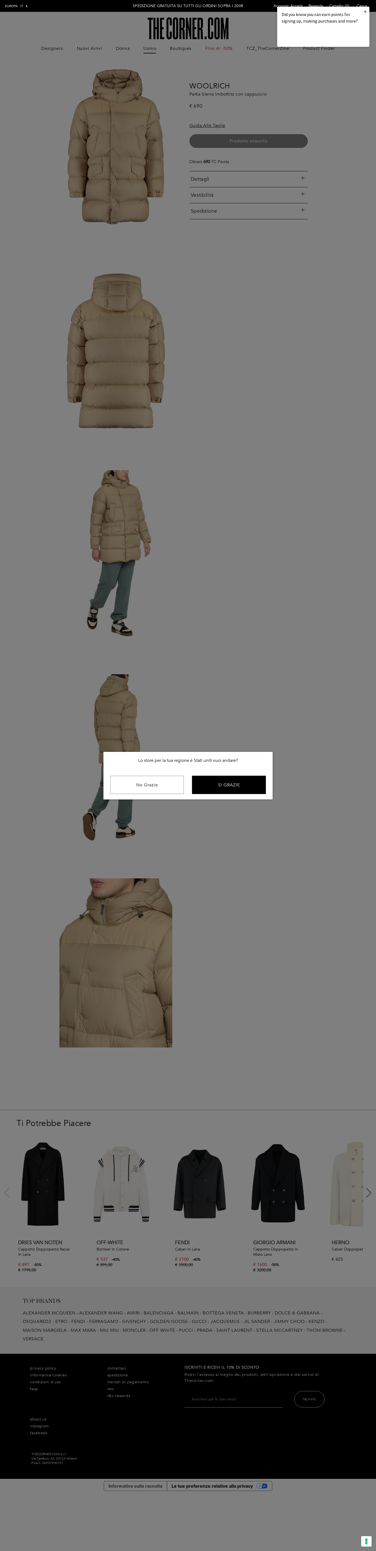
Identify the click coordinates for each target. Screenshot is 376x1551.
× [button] (365, 11)
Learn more (300, 36)
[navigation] (16, 6)
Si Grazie (229, 785)
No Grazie (147, 785)
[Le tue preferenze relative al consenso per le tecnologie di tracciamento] (366, 1541)
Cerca (362, 6)
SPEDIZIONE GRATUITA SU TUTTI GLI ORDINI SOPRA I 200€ (188, 6)
